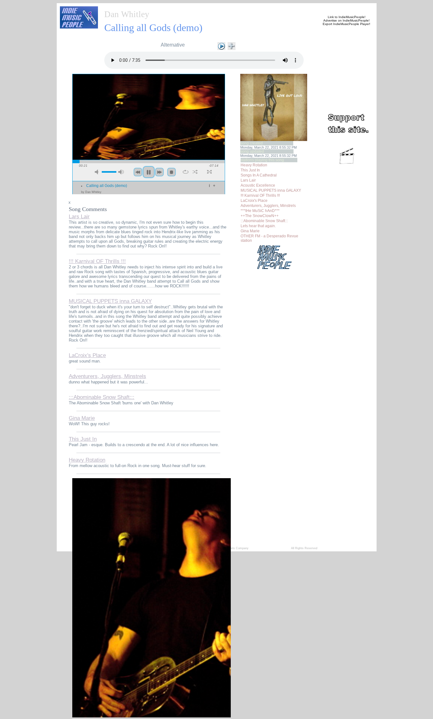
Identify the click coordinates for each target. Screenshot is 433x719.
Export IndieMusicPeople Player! (346, 24)
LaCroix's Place (254, 200)
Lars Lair (248, 180)
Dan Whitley (126, 14)
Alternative (173, 45)
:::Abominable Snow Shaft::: (264, 221)
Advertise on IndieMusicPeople (346, 20)
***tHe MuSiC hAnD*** (260, 211)
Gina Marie (250, 231)
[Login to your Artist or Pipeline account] (176, 7)
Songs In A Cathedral (259, 175)
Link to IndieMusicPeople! (346, 17)
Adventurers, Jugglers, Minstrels (268, 205)
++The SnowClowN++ (260, 216)
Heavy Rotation (254, 165)
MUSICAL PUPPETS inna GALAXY (271, 190)
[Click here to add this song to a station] (232, 45)
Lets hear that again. (258, 226)
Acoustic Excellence (258, 185)
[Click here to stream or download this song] (221, 45)
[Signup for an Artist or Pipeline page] (145, 7)
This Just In (250, 170)
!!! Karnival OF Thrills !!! (260, 195)
